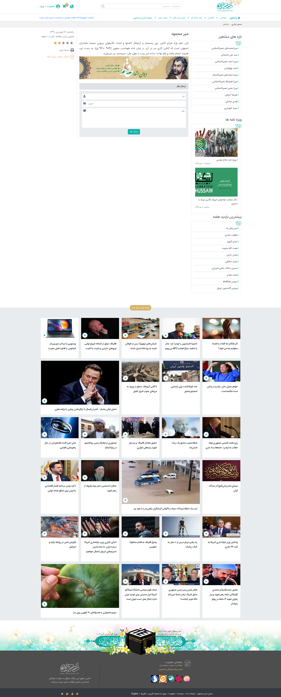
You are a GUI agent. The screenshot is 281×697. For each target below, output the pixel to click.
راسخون (233, 18)
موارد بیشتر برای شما (58, 57)
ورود (42, 6)
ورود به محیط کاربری (157, 694)
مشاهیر (226, 24)
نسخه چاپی (64, 50)
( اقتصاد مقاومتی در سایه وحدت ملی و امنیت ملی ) (58, 17)
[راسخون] (229, 11)
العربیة (143, 694)
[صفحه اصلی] (77, 694)
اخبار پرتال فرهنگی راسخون (171, 669)
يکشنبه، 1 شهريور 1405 (85, 17)
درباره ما (180, 694)
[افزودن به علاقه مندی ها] (62, 694)
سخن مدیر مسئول (205, 694)
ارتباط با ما (190, 694)
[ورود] (72, 694)
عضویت (51, 6)
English (134, 694)
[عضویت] (67, 694)
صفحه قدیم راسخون (142, 18)
